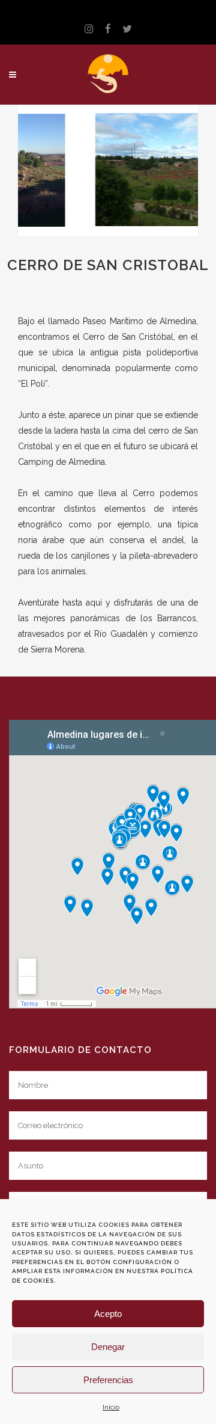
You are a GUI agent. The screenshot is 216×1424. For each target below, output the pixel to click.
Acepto (108, 1314)
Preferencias (108, 1380)
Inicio (111, 1407)
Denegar (108, 1347)
